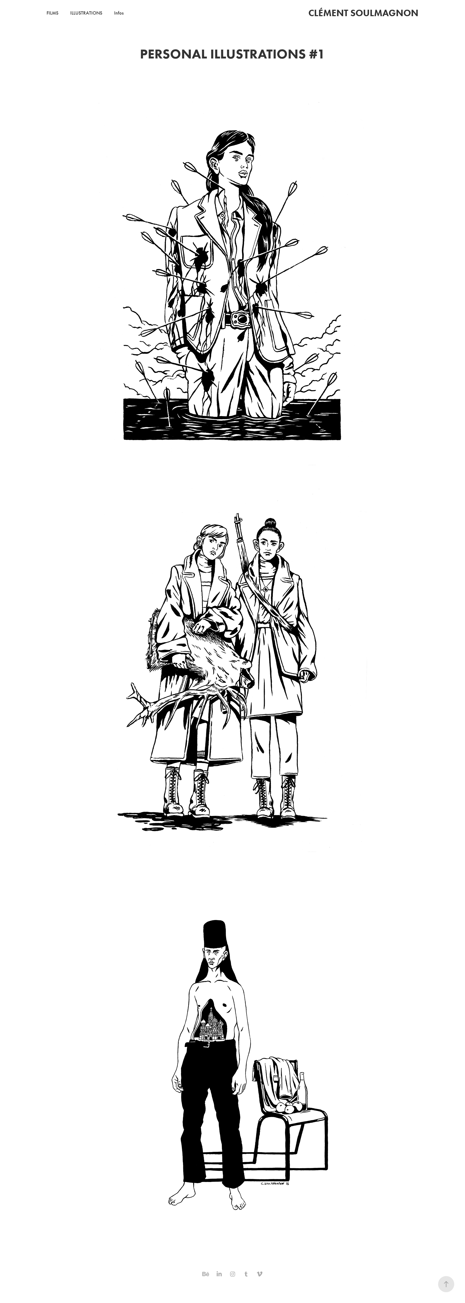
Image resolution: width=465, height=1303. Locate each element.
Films (52, 13)
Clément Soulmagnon (363, 13)
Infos (119, 13)
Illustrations (86, 13)
